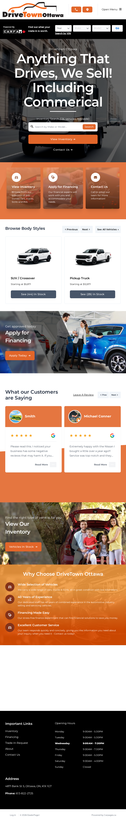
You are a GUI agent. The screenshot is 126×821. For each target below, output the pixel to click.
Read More (41, 464)
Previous (72, 229)
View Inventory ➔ (63, 139)
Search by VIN (63, 33)
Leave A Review (83, 394)
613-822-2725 (24, 793)
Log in (13, 815)
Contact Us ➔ (63, 149)
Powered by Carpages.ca (104, 815)
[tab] (65, 725)
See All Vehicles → (108, 229)
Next (85, 229)
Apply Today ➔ (20, 355)
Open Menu (110, 9)
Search (89, 126)
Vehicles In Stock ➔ (23, 546)
